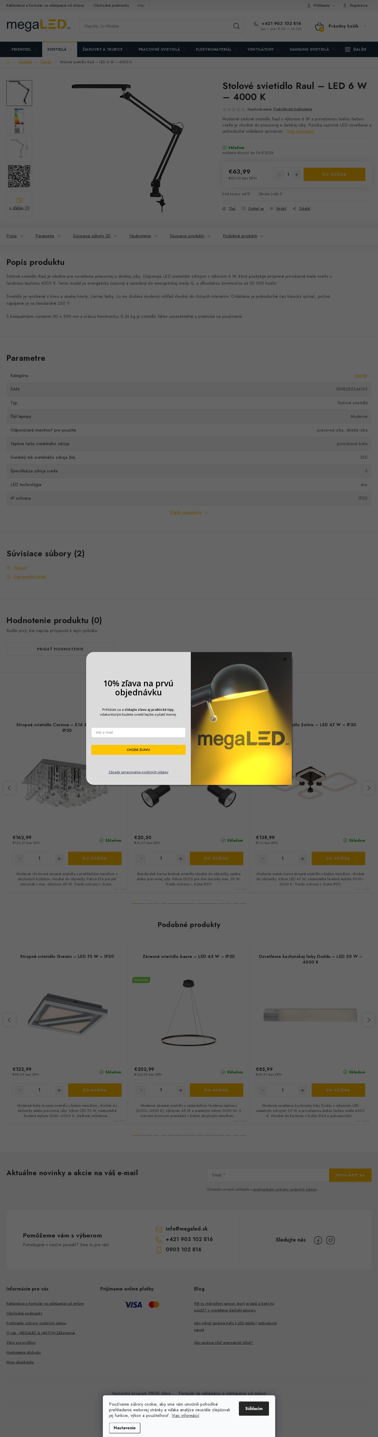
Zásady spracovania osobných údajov (138, 772)
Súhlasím (254, 1409)
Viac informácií (186, 1415)
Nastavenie (125, 1428)
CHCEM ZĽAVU (138, 749)
